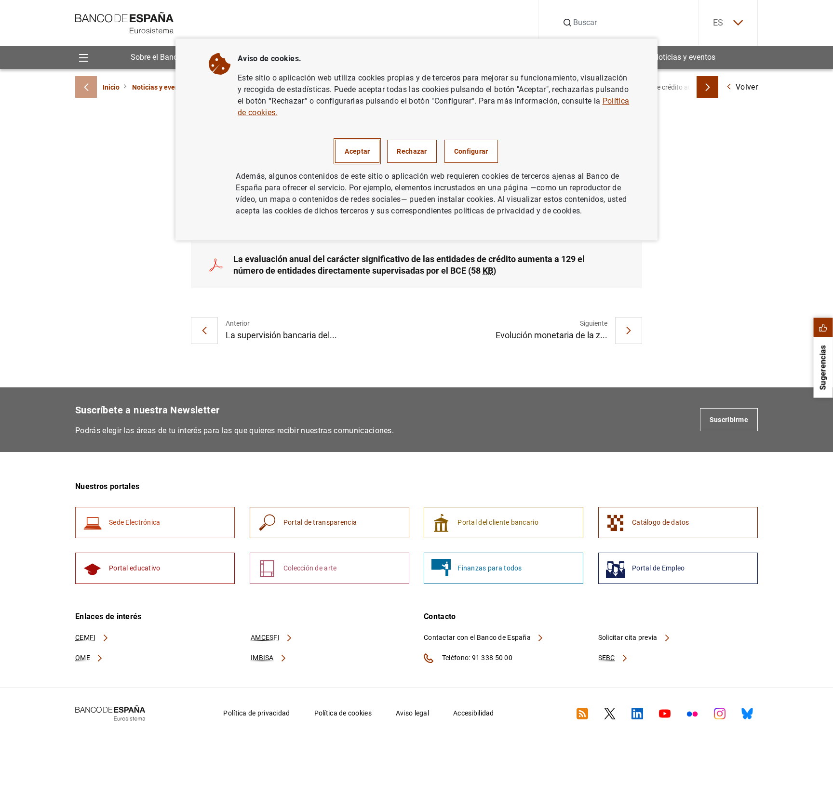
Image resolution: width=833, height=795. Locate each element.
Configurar (471, 151)
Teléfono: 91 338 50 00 (476, 658)
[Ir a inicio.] (124, 21)
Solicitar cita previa (628, 637)
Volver (747, 87)
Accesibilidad (473, 713)
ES (718, 22)
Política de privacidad (256, 713)
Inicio (111, 87)
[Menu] (83, 57)
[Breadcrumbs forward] (707, 87)
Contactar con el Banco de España (478, 637)
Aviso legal (412, 713)
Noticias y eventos (684, 57)
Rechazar (412, 151)
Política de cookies (343, 713)
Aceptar (357, 151)
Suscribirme (729, 420)
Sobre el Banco (156, 57)
